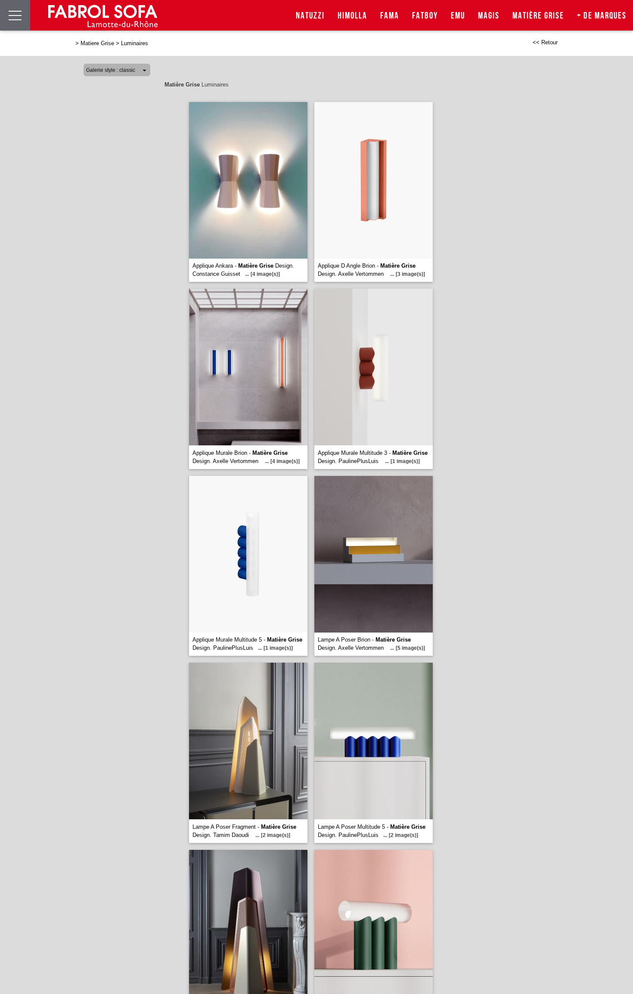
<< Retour (545, 42)
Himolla (352, 15)
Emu (458, 15)
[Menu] (15, 15)
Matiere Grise (97, 43)
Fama (389, 15)
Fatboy (425, 15)
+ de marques (602, 15)
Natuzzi (310, 15)
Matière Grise (538, 15)
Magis (489, 15)
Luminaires (134, 43)
